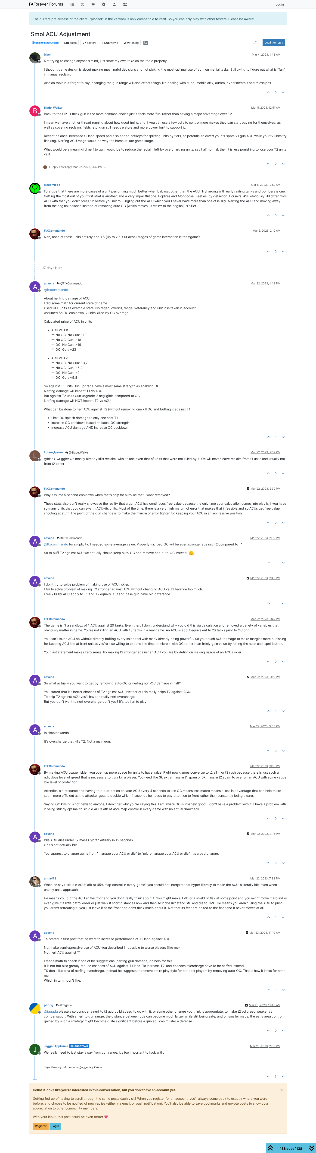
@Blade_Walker (78, 452)
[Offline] (36, 58)
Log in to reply (274, 42)
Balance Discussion (47, 42)
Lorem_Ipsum (53, 452)
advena (49, 283)
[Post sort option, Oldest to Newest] (255, 42)
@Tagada (65, 1005)
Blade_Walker (53, 107)
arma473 (50, 878)
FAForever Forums (46, 4)
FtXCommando (54, 230)
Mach (48, 54)
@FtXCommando (71, 283)
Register (40, 1126)
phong (48, 1005)
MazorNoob (52, 184)
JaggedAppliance (56, 1046)
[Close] (281, 1090)
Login (55, 1126)
